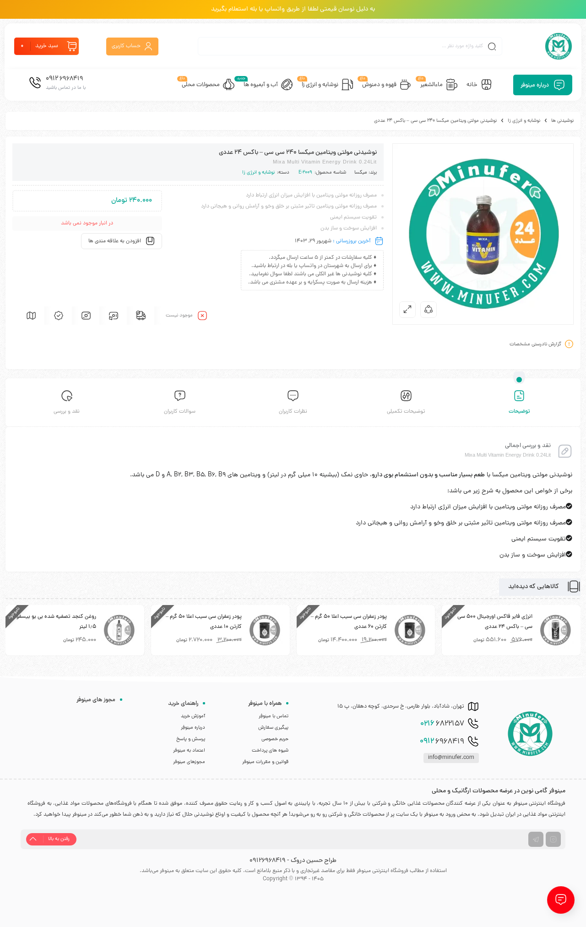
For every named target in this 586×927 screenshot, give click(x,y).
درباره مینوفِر (193, 727)
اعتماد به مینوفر (189, 750)
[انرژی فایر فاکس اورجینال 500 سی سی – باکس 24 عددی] (555, 630)
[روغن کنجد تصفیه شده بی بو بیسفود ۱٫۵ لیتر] (119, 630)
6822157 (442, 724)
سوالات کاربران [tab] (179, 412)
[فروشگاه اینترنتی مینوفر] (558, 46)
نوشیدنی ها (562, 121)
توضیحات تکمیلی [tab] (406, 412)
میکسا (360, 172)
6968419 (442, 741)
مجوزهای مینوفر (189, 762)
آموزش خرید (193, 716)
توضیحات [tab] (519, 412)
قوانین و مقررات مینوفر (265, 762)
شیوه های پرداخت (270, 750)
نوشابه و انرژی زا (524, 121)
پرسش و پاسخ (190, 739)
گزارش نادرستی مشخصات (535, 344)
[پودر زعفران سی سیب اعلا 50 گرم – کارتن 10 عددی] (264, 630)
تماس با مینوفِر (273, 716)
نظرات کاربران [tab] (293, 412)
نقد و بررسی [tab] (67, 412)
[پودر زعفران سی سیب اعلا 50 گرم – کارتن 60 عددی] (409, 630)
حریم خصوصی (274, 739)
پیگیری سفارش (273, 727)
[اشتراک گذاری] (428, 309)
